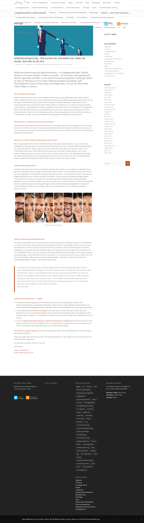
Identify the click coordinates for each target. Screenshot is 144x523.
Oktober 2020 (109, 121)
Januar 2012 (108, 136)
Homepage (96, 3)
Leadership (108, 56)
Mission (89, 418)
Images (106, 54)
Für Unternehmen (57, 8)
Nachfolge (107, 64)
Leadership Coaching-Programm (102, 17)
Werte (78, 467)
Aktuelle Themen (95, 27)
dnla (95, 386)
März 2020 (107, 129)
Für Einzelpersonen (73, 8)
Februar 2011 (108, 141)
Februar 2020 (108, 131)
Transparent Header (58, 3)
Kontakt (59, 27)
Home (28, 3)
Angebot (104, 13)
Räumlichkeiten (109, 27)
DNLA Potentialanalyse (30, 307)
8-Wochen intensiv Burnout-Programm (72, 13)
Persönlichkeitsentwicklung (25, 17)
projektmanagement (82, 441)
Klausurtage (93, 13)
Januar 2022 (108, 102)
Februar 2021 (108, 119)
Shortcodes (107, 3)
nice (86, 422)
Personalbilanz (82, 17)
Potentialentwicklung (82, 438)
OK (105, 519)
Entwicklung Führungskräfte (84, 393)
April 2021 (107, 117)
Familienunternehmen (83, 399)
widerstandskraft (87, 467)
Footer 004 (50, 32)
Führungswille (80, 409)
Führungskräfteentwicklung (84, 406)
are (84, 386)
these (95, 454)
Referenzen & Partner (69, 22)
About (94, 8)
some (92, 447)
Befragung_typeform (23, 27)
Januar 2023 (108, 95)
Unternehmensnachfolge (119, 13)
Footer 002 (29, 32)
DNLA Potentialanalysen (83, 390)
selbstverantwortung (82, 447)
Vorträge (86, 8)
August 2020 (108, 126)
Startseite (19, 3)
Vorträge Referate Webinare (90, 22)
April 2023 (107, 92)
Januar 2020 (108, 134)
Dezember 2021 (109, 105)
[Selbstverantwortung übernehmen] (53, 41)
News (106, 66)
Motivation (79, 422)
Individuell (90, 409)
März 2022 (107, 100)
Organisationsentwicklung (113, 68)
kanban (78, 412)
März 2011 (107, 138)
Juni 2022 (107, 97)
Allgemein (30, 64)
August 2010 (108, 148)
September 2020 (110, 124)
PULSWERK (70, 17)
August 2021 (108, 112)
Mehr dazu (115, 519)
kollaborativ (86, 412)
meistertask (88, 415)
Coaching (36, 64)
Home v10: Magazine (40, 3)
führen (94, 399)
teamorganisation (86, 454)
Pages (70, 3)
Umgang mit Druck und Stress (114, 73)
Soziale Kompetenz (82, 451)
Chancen (89, 386)
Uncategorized (109, 76)
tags (77, 454)
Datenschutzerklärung (40, 8)
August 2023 (108, 90)
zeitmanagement (81, 470)
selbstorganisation (88, 444)
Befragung (107, 22)
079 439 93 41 (24, 350)
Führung (79, 402)
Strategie (93, 451)
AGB (124, 27)
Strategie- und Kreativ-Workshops (46, 22)
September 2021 (110, 109)
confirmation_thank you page (75, 27)
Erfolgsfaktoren (81, 396)
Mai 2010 (107, 151)
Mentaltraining (43, 64)
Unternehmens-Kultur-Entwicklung (50, 17)
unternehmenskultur (82, 463)
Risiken (78, 444)
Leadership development (113, 59)
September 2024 (110, 88)
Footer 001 (19, 32)
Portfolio (117, 3)
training (78, 457)
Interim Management (23, 22)
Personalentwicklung (55, 64)
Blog (87, 3)
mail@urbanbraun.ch (26, 353)
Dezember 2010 (109, 146)
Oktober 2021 (109, 107)
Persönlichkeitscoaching (108, 8)
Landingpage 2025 (22, 8)
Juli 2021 (107, 114)
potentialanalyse (81, 434)
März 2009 (107, 153)
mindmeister (80, 418)
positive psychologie (82, 431)
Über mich (50, 27)
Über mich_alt (39, 27)
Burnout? (53, 13)
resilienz (93, 441)
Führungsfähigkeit (89, 402)
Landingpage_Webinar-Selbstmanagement (31, 13)
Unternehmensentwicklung (84, 460)
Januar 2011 (108, 143)
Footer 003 (40, 32)
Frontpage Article (110, 52)
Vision (93, 463)
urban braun (69, 64)
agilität (78, 386)
